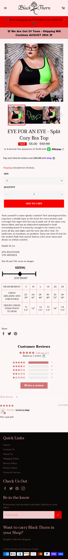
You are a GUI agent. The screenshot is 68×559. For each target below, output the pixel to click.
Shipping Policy (11, 458)
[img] (7, 406)
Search (6, 445)
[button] (19, 362)
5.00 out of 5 (42, 353)
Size (6, 174)
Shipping (7, 168)
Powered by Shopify (30, 549)
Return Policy (10, 463)
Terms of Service (11, 472)
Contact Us (9, 449)
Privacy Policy (10, 468)
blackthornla (15, 549)
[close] (64, 19)
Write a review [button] (34, 385)
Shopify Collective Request (17, 539)
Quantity (9, 187)
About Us (8, 454)
